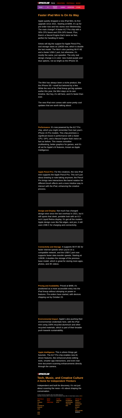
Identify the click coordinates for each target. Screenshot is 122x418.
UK (38, 404)
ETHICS (77, 407)
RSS (67, 405)
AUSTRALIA (40, 405)
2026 (38, 414)
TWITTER (68, 404)
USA (38, 400)
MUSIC (78, 3)
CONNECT (68, 399)
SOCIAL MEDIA (55, 7)
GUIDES (63, 7)
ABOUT (77, 400)
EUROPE (39, 407)
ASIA (38, 409)
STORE (80, 7)
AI (47, 7)
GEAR (40, 7)
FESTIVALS (70, 3)
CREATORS (61, 3)
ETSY (57, 402)
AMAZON (58, 400)
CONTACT (78, 402)
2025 (38, 412)
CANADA (39, 402)
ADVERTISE (70, 7)
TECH (53, 3)
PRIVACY (77, 405)
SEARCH (77, 412)
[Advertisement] (60, 71)
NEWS (48, 399)
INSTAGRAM (69, 402)
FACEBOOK (69, 400)
